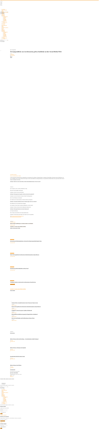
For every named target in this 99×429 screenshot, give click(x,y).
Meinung (3, 21)
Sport (2, 13)
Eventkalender (5, 16)
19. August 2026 (12, 242)
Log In (1, 422)
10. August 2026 (12, 358)
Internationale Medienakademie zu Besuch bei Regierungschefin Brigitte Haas (26, 241)
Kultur (3, 28)
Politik (3, 11)
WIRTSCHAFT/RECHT (5, 12)
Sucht (23, 216)
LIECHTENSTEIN (4, 25)
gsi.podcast (3, 23)
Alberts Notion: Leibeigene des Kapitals (18, 347)
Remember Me (3, 412)
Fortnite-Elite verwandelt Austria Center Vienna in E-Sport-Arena (25, 302)
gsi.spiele (4, 19)
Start (11, 49)
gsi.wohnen (5, 36)
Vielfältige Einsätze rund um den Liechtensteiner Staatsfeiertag (23, 282)
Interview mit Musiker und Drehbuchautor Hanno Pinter (23, 318)
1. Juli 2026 (11, 367)
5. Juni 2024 (12, 54)
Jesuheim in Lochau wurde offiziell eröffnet (18, 289)
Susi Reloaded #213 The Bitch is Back (17, 356)
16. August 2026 (12, 341)
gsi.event (4, 17)
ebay (11, 375)
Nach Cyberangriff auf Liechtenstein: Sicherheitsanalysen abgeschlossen (24, 254)
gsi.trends (4, 20)
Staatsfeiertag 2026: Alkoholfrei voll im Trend (19, 268)
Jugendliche (16, 216)
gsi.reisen (4, 18)
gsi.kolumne (5, 22)
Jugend (13, 216)
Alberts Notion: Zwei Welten (15, 365)
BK (11, 53)
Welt (2, 10)
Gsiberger (3, 14)
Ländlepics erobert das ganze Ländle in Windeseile (22, 310)
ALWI (12, 340)
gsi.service (3, 31)
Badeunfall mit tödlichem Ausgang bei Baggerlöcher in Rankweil (25, 314)
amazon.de (11, 376)
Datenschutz (4, 383)
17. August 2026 (12, 283)
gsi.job (4, 33)
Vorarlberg (3, 9)
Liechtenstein (14, 49)
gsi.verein (3, 15)
